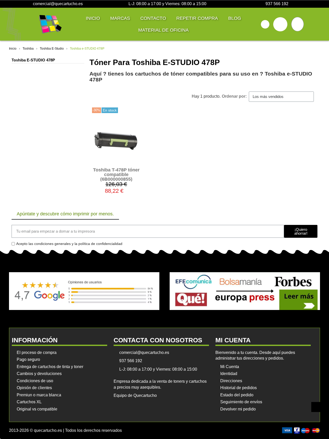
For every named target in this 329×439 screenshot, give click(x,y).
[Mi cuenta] (280, 24)
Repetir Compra (197, 18)
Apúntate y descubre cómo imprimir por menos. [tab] (65, 213)
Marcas (120, 18)
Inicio (93, 18)
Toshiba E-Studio (52, 48)
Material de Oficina (163, 30)
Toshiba (28, 48)
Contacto (153, 18)
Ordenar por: (234, 96)
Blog (234, 18)
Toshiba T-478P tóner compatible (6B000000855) (116, 174)
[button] (265, 24)
